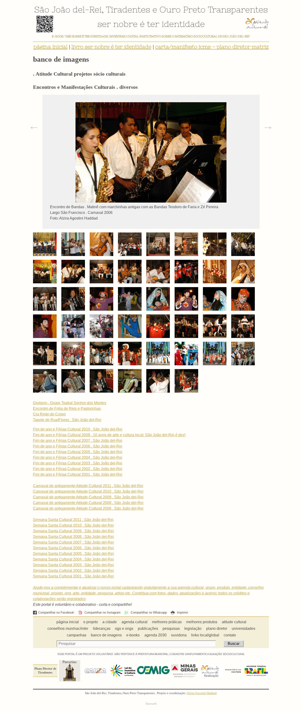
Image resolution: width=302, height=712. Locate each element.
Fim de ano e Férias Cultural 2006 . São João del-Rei (77, 446)
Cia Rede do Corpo (49, 414)
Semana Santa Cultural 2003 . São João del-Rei (73, 565)
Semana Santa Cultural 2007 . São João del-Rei (73, 542)
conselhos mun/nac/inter (67, 629)
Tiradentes (128, 9)
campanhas (76, 635)
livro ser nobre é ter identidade (111, 47)
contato (230, 635)
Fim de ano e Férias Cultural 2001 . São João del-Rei (77, 474)
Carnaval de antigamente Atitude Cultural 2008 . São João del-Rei (88, 503)
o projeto (90, 622)
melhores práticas (167, 622)
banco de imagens (106, 635)
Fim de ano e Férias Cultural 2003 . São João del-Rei (77, 463)
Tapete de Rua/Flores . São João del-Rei (67, 420)
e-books (133, 635)
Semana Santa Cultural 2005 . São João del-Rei (73, 554)
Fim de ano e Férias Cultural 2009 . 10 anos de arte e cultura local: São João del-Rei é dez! (109, 435)
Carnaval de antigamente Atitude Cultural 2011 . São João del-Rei (88, 486)
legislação (192, 629)
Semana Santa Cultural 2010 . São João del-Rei (73, 525)
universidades (243, 629)
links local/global (205, 635)
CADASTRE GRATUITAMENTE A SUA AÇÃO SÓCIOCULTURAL (207, 654)
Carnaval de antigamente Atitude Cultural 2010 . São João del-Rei (88, 491)
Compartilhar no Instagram (102, 612)
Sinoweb (151, 703)
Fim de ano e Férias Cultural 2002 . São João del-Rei (77, 469)
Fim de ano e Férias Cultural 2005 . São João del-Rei (77, 452)
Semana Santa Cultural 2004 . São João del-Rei (73, 559)
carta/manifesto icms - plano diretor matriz (212, 47)
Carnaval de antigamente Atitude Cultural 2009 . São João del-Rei (88, 497)
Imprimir (182, 612)
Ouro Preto (182, 9)
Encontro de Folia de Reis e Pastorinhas (67, 409)
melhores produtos (201, 622)
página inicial (50, 47)
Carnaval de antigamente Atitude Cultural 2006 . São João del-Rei (88, 508)
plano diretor (216, 629)
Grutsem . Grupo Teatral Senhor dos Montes (69, 403)
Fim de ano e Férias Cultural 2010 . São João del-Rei (77, 429)
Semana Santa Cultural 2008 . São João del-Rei (73, 537)
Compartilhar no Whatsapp (148, 612)
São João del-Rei (68, 9)
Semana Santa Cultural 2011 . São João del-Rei (73, 520)
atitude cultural (234, 622)
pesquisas (171, 629)
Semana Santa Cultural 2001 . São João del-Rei (73, 576)
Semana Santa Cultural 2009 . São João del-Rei (73, 531)
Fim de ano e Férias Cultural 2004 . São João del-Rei (77, 458)
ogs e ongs (124, 629)
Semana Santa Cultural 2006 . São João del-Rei (73, 548)
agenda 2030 (155, 635)
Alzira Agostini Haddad (202, 693)
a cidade (109, 622)
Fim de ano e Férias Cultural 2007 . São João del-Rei (77, 441)
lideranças (101, 629)
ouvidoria (179, 635)
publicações (148, 629)
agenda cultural (134, 622)
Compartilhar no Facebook (56, 612)
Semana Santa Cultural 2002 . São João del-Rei (73, 571)
